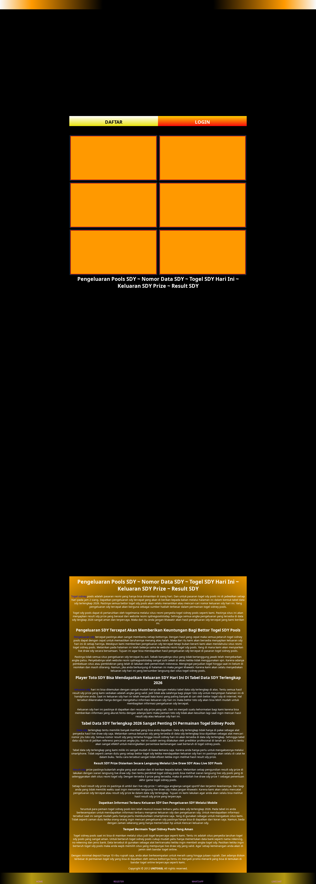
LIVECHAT (277, 881)
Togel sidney (78, 596)
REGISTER (119, 881)
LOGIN (202, 122)
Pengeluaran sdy (84, 637)
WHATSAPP (197, 881)
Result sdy (79, 769)
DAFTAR (114, 122)
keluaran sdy (82, 689)
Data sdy (82, 730)
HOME (39, 881)
